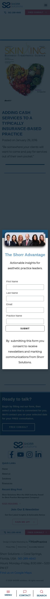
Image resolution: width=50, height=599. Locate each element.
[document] (25, 299)
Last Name (12, 293)
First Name (12, 281)
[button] (44, 234)
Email (9, 304)
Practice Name (14, 315)
